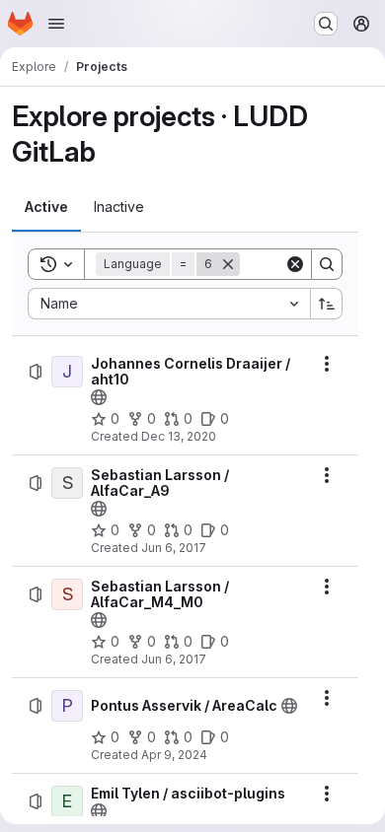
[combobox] (169, 303)
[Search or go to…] (326, 23)
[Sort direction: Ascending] (327, 303)
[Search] (327, 264)
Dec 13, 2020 (178, 436)
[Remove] (228, 264)
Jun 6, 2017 (173, 547)
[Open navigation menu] (56, 23)
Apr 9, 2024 (174, 754)
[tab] (46, 207)
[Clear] (295, 264)
